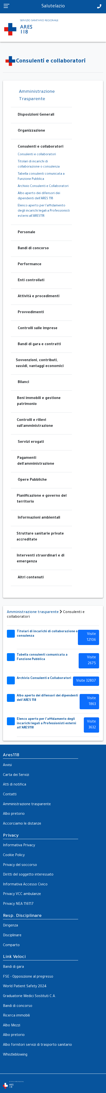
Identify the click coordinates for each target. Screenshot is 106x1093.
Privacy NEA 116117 (18, 904)
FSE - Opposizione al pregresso (28, 977)
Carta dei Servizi (16, 775)
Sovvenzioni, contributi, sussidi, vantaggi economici (40, 364)
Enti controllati (31, 281)
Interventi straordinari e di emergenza (40, 559)
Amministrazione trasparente (33, 613)
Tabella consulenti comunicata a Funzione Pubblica (41, 176)
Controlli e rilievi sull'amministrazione (35, 423)
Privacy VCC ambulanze (22, 894)
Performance (29, 265)
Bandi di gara (13, 967)
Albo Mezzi (11, 1026)
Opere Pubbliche (32, 480)
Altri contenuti (31, 578)
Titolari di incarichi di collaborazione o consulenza (39, 164)
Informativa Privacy (19, 846)
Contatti (10, 795)
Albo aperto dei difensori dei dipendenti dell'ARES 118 (39, 196)
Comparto (11, 946)
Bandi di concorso (33, 249)
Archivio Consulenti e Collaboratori (43, 186)
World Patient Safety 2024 (25, 987)
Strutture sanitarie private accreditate (40, 537)
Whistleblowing (15, 1055)
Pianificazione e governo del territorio (42, 499)
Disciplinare (12, 936)
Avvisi (7, 766)
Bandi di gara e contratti (39, 345)
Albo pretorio (14, 814)
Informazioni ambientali (39, 518)
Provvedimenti (31, 313)
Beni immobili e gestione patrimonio (39, 401)
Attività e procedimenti (38, 297)
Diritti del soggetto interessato (28, 875)
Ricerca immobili (16, 1016)
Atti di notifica (14, 785)
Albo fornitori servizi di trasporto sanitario (37, 1045)
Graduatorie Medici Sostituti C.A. (29, 997)
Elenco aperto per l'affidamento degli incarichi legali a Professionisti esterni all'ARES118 (44, 211)
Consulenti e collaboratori (40, 147)
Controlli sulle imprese (37, 329)
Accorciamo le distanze (22, 824)
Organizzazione (31, 131)
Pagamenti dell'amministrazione (35, 461)
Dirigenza (10, 926)
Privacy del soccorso (20, 865)
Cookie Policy (14, 856)
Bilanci (23, 383)
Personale (26, 233)
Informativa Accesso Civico (25, 885)
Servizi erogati (31, 442)
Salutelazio (53, 6)
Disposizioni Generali (36, 115)
